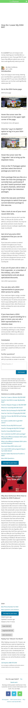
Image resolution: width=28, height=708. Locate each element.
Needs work (13, 682)
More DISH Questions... (8, 458)
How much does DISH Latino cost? (11, 446)
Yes (21, 679)
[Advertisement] (14, 40)
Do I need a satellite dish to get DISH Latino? (11, 422)
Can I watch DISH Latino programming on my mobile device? (13, 450)
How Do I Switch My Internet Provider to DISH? (13, 454)
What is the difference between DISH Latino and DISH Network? (14, 437)
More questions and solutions (10, 609)
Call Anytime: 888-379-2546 (9, 663)
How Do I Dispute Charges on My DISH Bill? (13, 405)
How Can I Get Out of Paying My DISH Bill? (13, 413)
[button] (26, 1)
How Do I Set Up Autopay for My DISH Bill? (13, 410)
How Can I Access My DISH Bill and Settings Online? (13, 417)
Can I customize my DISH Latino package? (13, 434)
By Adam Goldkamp (11, 67)
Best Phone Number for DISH (9, 607)
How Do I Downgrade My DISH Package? (13, 428)
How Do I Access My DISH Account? (11, 425)
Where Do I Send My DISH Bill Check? (12, 408)
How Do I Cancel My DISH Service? (11, 431)
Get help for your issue (10, 463)
